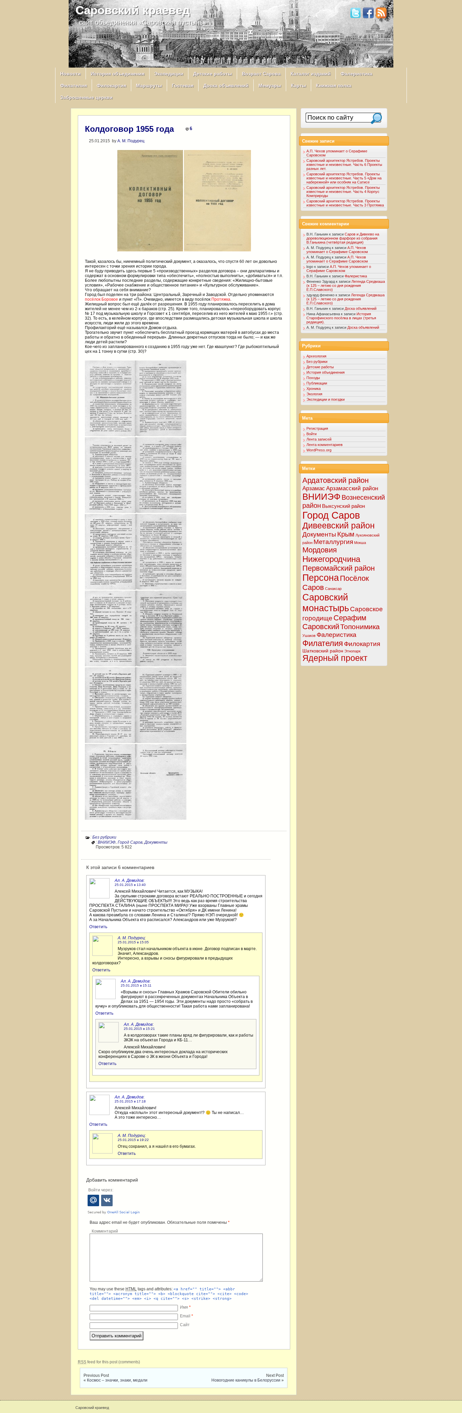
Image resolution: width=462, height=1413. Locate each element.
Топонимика (360, 626)
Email (186, 1316)
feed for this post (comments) (109, 1362)
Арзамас (313, 488)
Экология (314, 394)
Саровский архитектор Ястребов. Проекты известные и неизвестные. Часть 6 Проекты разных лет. (344, 164)
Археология (316, 356)
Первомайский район (338, 568)
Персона (320, 578)
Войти (311, 434)
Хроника (313, 389)
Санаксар (333, 589)
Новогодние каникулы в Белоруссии (245, 1380)
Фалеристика (356, 73)
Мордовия (319, 550)
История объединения (117, 73)
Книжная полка (333, 85)
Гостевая (182, 85)
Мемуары (269, 85)
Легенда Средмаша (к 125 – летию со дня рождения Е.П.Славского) (345, 285)
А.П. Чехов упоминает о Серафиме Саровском (337, 250)
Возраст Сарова (261, 73)
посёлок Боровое (101, 299)
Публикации (316, 383)
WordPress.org (318, 450)
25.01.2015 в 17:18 (130, 1101)
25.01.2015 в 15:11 (136, 985)
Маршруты (149, 85)
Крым (345, 534)
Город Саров (130, 842)
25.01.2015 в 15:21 (139, 1029)
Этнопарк (352, 651)
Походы (313, 378)
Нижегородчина (331, 559)
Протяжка (220, 299)
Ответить (98, 926)
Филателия (73, 85)
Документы (155, 842)
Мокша (360, 543)
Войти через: (100, 1190)
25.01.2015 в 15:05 (133, 942)
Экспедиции (168, 73)
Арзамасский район (352, 488)
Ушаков (309, 636)
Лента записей (318, 439)
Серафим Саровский (334, 622)
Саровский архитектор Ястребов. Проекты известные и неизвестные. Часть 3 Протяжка (345, 203)
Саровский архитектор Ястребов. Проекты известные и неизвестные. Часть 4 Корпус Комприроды (343, 191)
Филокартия (111, 85)
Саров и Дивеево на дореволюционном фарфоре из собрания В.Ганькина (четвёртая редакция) (342, 238)
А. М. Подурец (130, 141)
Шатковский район (322, 650)
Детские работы (212, 73)
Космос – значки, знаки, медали (117, 1380)
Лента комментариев (324, 445)
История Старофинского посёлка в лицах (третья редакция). (341, 318)
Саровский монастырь (325, 602)
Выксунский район (343, 506)
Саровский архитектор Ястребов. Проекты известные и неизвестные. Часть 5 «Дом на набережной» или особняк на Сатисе (344, 178)
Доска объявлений (226, 85)
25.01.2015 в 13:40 (130, 885)
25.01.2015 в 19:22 (133, 1140)
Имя (185, 1307)
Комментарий (105, 1231)
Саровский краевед (132, 10)
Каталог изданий (311, 73)
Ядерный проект (334, 658)
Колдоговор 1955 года (129, 128)
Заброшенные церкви (86, 97)
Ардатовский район (335, 480)
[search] (376, 118)
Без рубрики (104, 837)
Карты (298, 85)
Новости (70, 73)
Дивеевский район (338, 525)
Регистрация (317, 428)
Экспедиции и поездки (325, 399)
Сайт (185, 1324)
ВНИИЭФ (107, 842)
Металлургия (333, 541)
